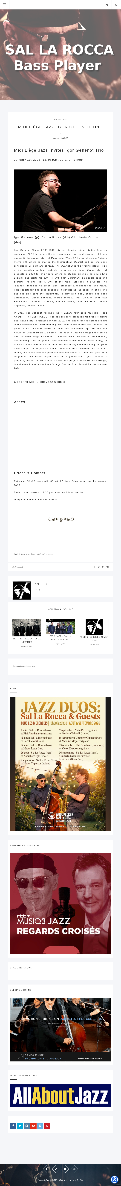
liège (33, 554)
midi (39, 554)
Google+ (39, 590)
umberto (49, 554)
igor (23, 554)
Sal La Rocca (51, 237)
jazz (28, 554)
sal (43, 554)
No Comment (17, 567)
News (56, 119)
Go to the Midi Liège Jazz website (40, 381)
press (64, 119)
